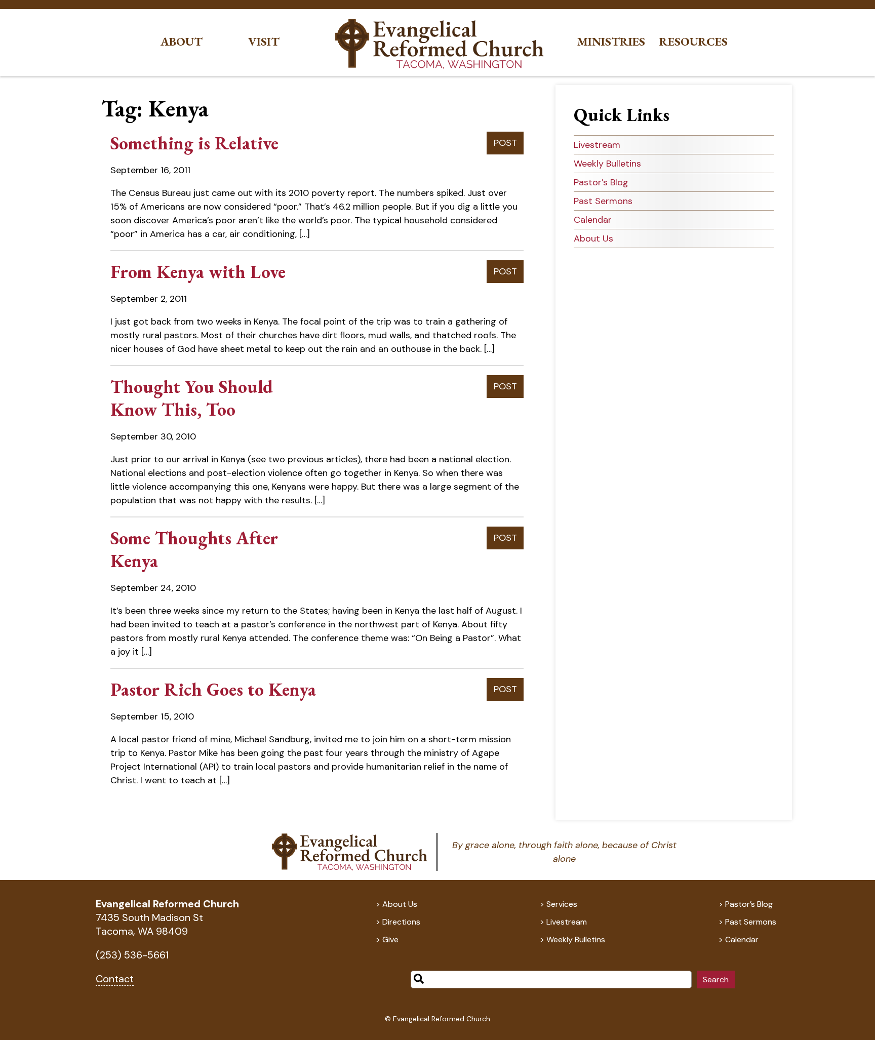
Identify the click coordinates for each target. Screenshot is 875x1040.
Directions (401, 921)
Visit (264, 41)
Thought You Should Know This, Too (191, 398)
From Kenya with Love (198, 272)
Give (390, 939)
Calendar (593, 220)
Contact (115, 978)
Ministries (611, 41)
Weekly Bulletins (607, 163)
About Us (593, 238)
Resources (693, 41)
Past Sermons (603, 201)
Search (716, 979)
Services (561, 904)
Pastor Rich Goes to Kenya (213, 689)
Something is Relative (194, 143)
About (182, 41)
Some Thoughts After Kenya (194, 549)
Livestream (597, 145)
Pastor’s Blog (601, 182)
